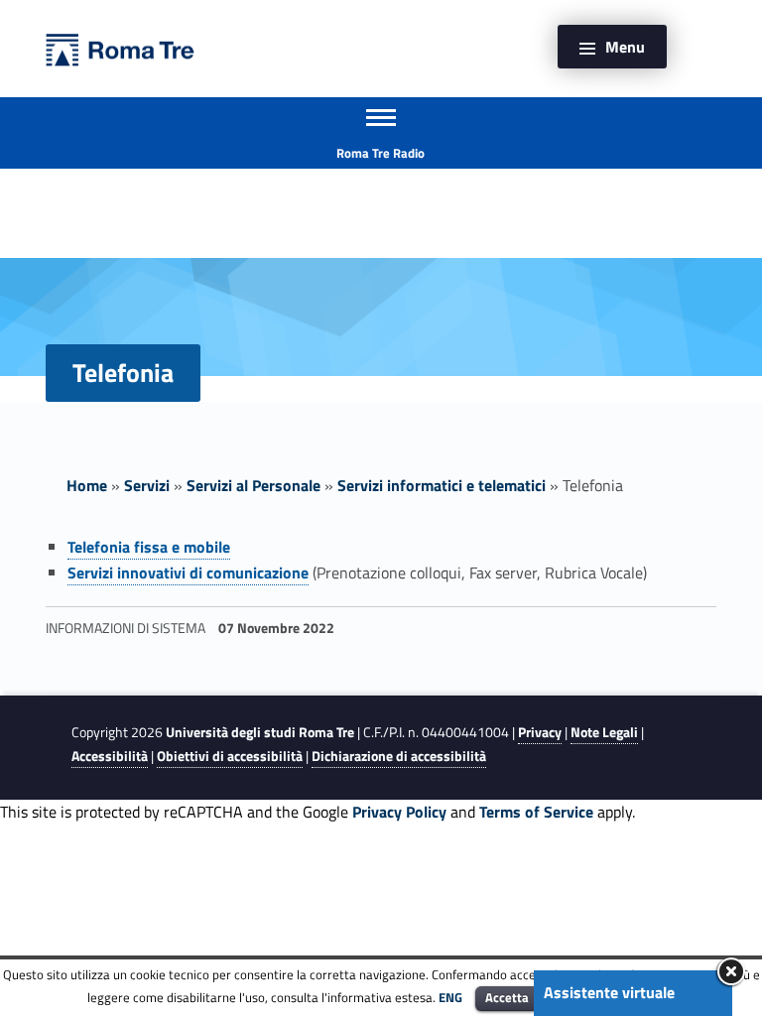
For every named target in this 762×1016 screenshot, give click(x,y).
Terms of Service (536, 812)
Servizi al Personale (253, 485)
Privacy (540, 732)
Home (86, 485)
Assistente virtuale (609, 992)
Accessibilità (109, 756)
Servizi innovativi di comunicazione (188, 572)
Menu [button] (625, 47)
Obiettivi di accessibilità (230, 756)
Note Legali (604, 732)
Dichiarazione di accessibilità (399, 756)
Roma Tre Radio (380, 153)
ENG (450, 997)
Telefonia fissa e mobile (148, 547)
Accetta (507, 997)
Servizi (147, 485)
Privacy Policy (399, 812)
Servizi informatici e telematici (441, 485)
